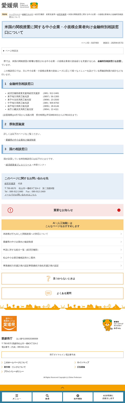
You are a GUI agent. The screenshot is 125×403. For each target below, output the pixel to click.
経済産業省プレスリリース (18, 165)
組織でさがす (27, 14)
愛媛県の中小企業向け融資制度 (21, 140)
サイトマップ (83, 362)
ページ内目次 (11, 51)
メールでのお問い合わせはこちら (21, 194)
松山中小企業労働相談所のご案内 (19, 257)
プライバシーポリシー (14, 371)
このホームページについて (16, 362)
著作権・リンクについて (15, 367)
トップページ (14, 14)
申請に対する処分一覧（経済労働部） (21, 249)
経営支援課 (61, 14)
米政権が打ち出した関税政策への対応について (25, 234)
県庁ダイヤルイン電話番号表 (62, 354)
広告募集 (81, 367)
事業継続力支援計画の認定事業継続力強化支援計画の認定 (31, 265)
